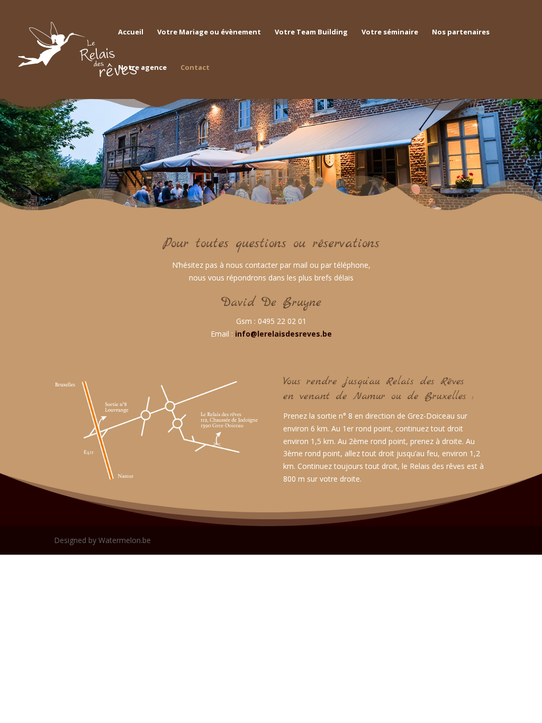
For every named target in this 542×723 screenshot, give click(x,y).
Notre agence (142, 68)
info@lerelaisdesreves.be (283, 334)
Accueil (130, 32)
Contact (195, 68)
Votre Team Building (311, 32)
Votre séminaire (390, 32)
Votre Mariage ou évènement (209, 32)
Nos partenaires (461, 32)
